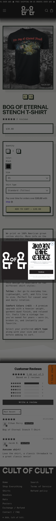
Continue (41, 272)
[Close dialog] (52, 243)
